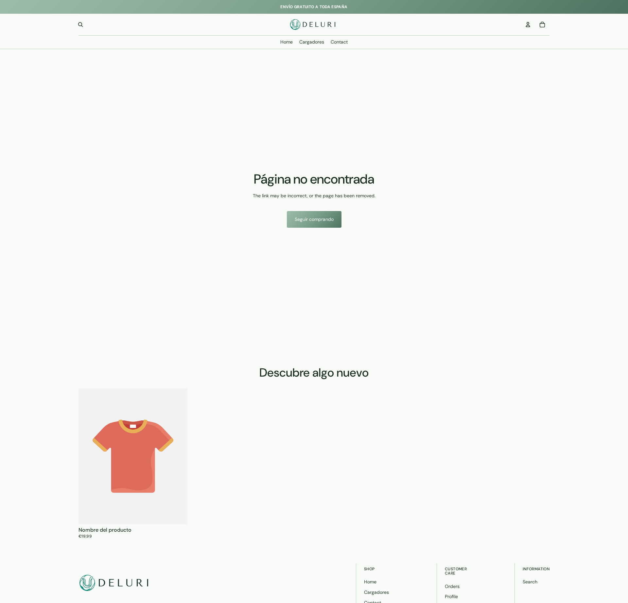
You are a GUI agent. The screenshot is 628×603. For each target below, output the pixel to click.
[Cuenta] (528, 24)
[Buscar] (80, 24)
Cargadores (376, 592)
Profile (451, 596)
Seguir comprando (314, 219)
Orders (452, 586)
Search (530, 582)
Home (370, 582)
